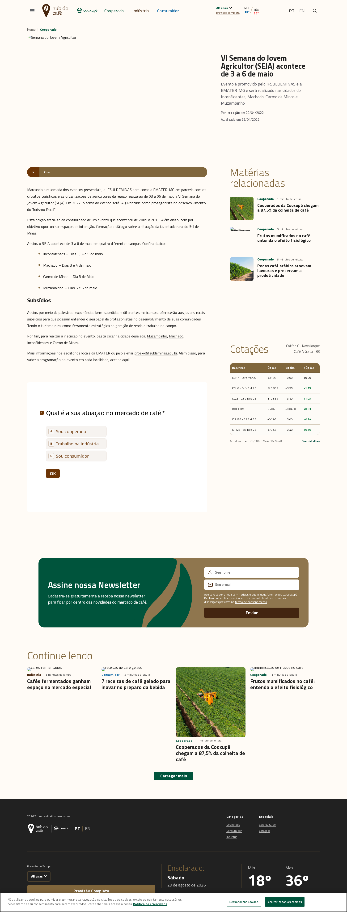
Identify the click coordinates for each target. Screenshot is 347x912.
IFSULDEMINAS (119, 189)
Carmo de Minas (65, 342)
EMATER (160, 189)
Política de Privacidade (150, 904)
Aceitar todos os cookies (285, 901)
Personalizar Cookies (243, 901)
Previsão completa (91, 891)
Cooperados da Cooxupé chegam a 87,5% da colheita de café (287, 207)
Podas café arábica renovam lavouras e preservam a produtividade (284, 270)
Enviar (252, 612)
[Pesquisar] (314, 10)
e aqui (124, 359)
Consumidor (168, 11)
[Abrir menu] (32, 10)
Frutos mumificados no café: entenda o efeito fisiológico (284, 237)
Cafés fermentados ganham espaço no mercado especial (59, 684)
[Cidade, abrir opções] (230, 7)
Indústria (140, 11)
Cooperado (114, 11)
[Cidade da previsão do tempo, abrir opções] (45, 875)
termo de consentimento (251, 602)
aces (114, 359)
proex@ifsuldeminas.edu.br (156, 353)
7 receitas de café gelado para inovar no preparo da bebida (136, 684)
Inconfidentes (38, 342)
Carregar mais (173, 776)
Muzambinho (157, 336)
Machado (176, 336)
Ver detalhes (311, 441)
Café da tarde (267, 824)
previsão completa (228, 12)
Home (31, 29)
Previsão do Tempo (39, 866)
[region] (173, 902)
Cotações (264, 830)
